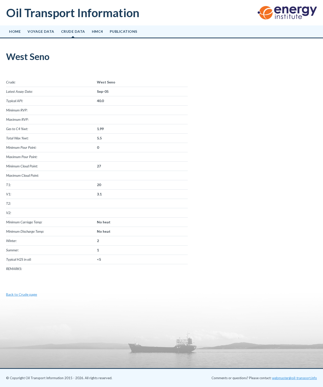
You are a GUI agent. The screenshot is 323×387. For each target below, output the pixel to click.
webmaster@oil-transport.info (294, 378)
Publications (123, 31)
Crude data (73, 31)
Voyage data (41, 31)
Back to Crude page (21, 294)
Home (15, 31)
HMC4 (97, 31)
